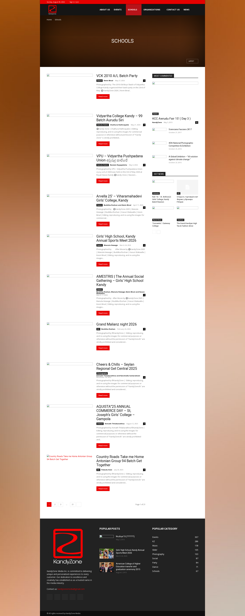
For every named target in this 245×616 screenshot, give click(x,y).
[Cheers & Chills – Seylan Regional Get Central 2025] (70, 379)
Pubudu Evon (106, 470)
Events (118, 9)
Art (98, 329)
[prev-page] (154, 232)
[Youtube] (196, 2)
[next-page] (79, 504)
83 (197, 122)
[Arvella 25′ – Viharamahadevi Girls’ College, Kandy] (70, 211)
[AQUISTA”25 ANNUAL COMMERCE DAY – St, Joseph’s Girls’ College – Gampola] (70, 421)
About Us (105, 9)
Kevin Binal (108, 80)
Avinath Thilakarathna (106, 376)
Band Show (157, 220)
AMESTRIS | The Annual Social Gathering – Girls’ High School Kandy (120, 280)
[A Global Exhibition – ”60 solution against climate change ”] (159, 160)
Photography (102, 373)
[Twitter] (182, 2)
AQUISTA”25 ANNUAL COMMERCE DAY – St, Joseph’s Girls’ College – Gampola (115, 413)
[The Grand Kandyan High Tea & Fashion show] (187, 213)
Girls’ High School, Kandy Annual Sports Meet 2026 (116, 238)
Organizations (151, 9)
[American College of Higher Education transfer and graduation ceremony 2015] (107, 567)
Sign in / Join (74, 2)
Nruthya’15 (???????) (125, 536)
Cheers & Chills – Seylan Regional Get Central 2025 (116, 366)
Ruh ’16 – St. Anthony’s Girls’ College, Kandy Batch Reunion (161, 199)
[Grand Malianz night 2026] (70, 339)
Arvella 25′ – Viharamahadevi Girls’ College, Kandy (119, 198)
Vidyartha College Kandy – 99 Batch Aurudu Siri (119, 118)
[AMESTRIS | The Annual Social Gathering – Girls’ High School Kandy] (70, 291)
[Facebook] (177, 2)
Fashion (180, 220)
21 (73, 504)
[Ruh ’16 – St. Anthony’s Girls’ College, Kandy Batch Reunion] (163, 187)
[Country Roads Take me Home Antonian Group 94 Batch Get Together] (70, 471)
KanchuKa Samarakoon (130, 376)
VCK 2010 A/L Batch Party (117, 76)
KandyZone (157, 122)
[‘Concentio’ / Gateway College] (163, 213)
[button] (194, 10)
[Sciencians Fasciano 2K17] (159, 133)
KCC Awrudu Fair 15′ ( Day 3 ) (171, 118)
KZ (178, 193)
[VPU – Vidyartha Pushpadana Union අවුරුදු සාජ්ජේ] (70, 170)
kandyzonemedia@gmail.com (71, 589)
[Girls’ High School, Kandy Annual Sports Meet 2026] (70, 251)
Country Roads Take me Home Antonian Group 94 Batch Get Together (120, 461)
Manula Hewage (111, 245)
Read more (103, 96)
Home (49, 19)
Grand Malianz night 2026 (116, 324)
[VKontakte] (191, 2)
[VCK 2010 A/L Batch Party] (70, 90)
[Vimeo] (187, 2)
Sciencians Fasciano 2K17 (180, 129)
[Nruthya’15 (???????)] (107, 540)
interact (100, 424)
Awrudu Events (102, 125)
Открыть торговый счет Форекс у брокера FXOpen (187, 199)
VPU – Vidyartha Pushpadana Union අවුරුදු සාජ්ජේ (119, 158)
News (186, 9)
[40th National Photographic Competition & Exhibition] (159, 146)
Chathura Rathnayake (119, 125)
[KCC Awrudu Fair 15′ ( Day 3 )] (175, 98)
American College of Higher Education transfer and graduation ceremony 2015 (128, 566)
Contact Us (173, 9)
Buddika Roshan (111, 205)
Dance (99, 81)
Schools (132, 9)
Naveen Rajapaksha (118, 165)
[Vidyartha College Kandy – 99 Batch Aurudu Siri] (70, 130)
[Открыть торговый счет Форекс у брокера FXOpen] (187, 187)
